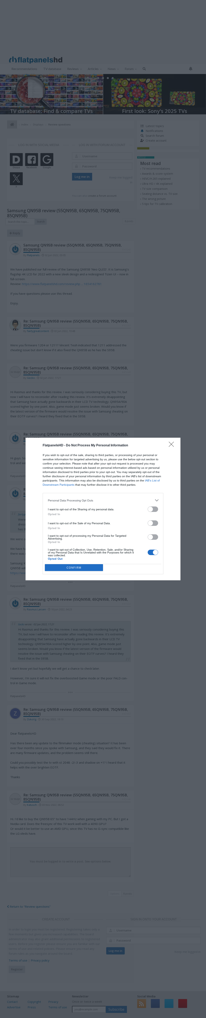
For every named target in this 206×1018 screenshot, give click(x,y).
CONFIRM (74, 567)
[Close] (172, 445)
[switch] (153, 509)
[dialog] (103, 509)
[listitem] (103, 500)
